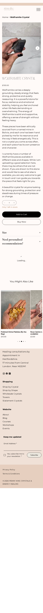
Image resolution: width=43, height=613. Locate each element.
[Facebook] (6, 373)
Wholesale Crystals (12, 394)
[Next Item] (37, 48)
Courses (7, 421)
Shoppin (7, 382)
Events (6, 428)
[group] (21, 314)
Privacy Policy (9, 470)
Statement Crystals (12, 401)
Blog (5, 418)
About (6, 415)
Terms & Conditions (11, 474)
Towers (6, 397)
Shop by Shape (10, 390)
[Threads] (9, 373)
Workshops (8, 425)
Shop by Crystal (10, 387)
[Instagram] (4, 373)
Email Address (10, 443)
